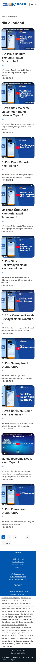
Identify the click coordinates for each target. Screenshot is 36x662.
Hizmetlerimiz (28, 657)
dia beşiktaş (26, 606)
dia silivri (10, 625)
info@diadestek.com (18, 574)
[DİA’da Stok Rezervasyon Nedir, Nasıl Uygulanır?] (18, 247)
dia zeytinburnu (23, 630)
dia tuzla (25, 627)
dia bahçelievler (13, 603)
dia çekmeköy (26, 611)
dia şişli (18, 627)
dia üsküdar (13, 630)
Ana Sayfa (5, 657)
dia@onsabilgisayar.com (18, 579)
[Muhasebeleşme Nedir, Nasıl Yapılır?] (18, 444)
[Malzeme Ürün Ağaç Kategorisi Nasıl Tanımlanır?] (18, 195)
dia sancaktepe (24, 622)
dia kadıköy (28, 617)
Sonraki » (6, 543)
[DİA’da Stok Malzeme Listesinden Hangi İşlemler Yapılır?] (18, 93)
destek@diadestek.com (18, 577)
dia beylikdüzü (12, 608)
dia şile (12, 627)
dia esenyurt (12, 614)
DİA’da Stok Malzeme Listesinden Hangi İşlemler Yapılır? (16, 111)
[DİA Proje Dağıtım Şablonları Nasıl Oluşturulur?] (18, 39)
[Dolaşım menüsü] (32, 4)
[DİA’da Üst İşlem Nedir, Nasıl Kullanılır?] (18, 396)
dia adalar (24, 598)
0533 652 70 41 (18, 564)
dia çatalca (17, 611)
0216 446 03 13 (18, 559)
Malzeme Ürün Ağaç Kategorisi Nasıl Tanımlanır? (15, 213)
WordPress (20, 650)
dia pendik (14, 622)
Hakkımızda (16, 657)
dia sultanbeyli (19, 625)
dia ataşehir (14, 600)
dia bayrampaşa (15, 606)
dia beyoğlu (22, 608)
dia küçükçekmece (25, 619)
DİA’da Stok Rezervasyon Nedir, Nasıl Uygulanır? (15, 265)
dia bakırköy (24, 603)
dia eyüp (20, 614)
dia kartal (15, 619)
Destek (4, 660)
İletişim (12, 660)
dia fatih (27, 614)
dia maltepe (6, 622)
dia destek (5, 598)
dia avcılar (22, 600)
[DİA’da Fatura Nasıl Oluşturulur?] (18, 494)
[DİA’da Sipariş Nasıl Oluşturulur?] (18, 348)
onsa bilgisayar (14, 598)
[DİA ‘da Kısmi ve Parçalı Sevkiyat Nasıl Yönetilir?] (18, 301)
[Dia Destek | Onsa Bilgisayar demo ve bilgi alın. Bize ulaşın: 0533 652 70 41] (14, 4)
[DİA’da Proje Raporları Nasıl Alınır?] (18, 147)
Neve (13, 650)
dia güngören (18, 617)
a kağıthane (7, 619)
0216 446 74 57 (18, 562)
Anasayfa (4, 16)
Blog (3, 65)
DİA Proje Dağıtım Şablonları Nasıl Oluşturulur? (13, 57)
